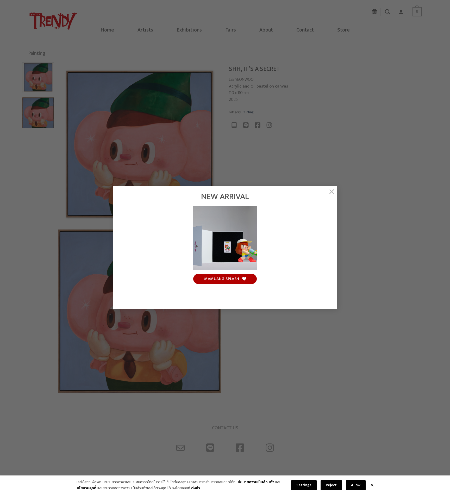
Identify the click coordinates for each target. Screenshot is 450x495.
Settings (303, 485)
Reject (331, 485)
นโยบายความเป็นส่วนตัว (255, 482)
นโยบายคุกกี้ (86, 488)
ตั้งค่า (195, 488)
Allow (355, 485)
